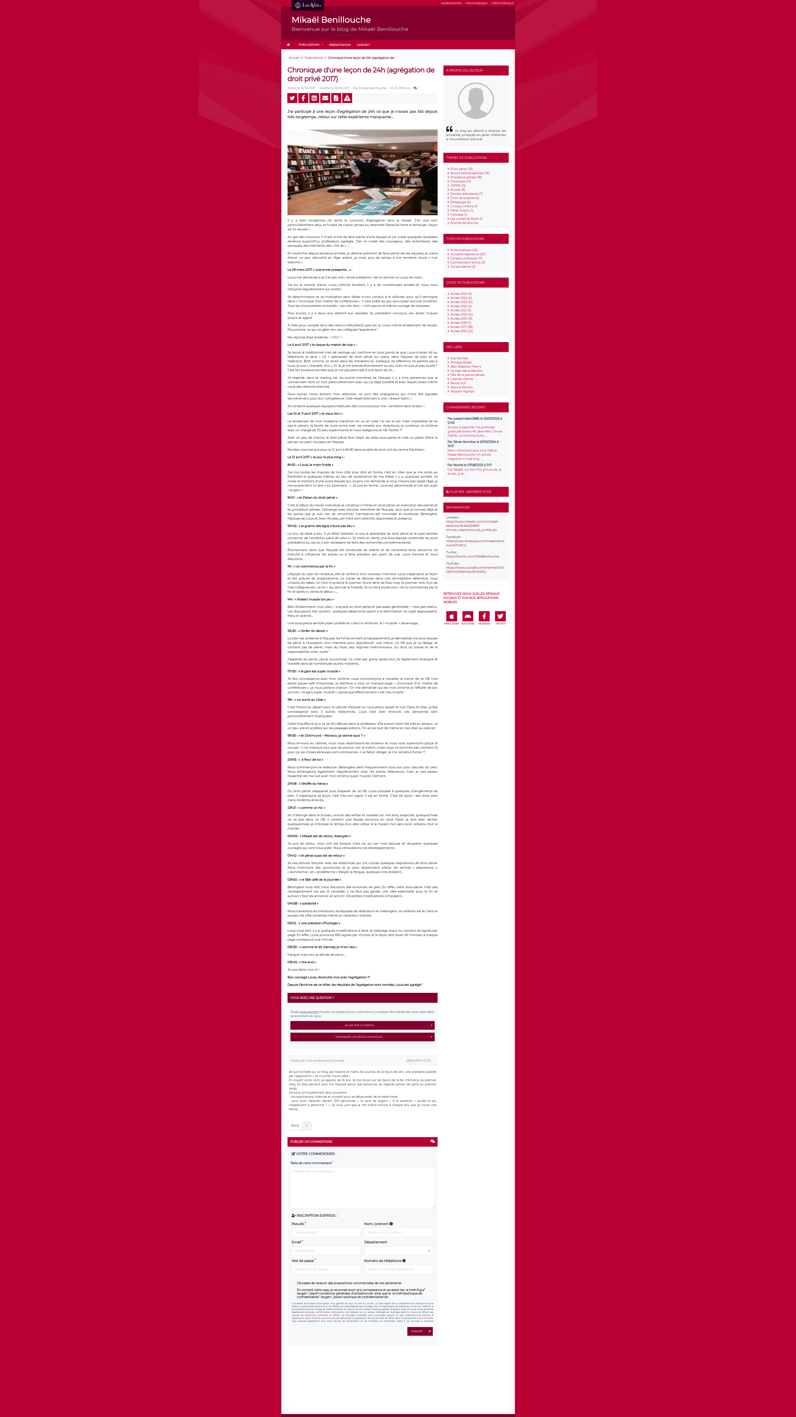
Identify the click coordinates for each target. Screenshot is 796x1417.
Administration (451, 3)
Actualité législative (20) (467, 254)
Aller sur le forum (359, 1025)
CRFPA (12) (458, 185)
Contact (363, 44)
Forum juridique (476, 3)
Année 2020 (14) (461, 314)
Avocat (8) (457, 190)
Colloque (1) (458, 214)
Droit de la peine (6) (464, 198)
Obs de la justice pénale (467, 375)
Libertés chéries (461, 379)
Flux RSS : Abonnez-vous (470, 492)
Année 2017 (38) (461, 327)
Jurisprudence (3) (463, 266)
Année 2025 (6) (461, 294)
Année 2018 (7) (460, 323)
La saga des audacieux (466, 371)
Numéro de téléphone (383, 1261)
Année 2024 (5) (461, 298)
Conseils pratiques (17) (466, 258)
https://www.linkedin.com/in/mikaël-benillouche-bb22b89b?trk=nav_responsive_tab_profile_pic (472, 526)
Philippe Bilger (461, 362)
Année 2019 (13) (461, 319)
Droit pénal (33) (461, 169)
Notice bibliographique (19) (470, 173)
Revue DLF (458, 383)
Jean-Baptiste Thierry (465, 366)
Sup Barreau (459, 358)
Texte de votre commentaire (310, 1163)
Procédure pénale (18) (466, 177)
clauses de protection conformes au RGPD (316, 1315)
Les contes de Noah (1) (466, 219)
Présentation (340, 44)
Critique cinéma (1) (464, 206)
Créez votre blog (502, 3)
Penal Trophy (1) (461, 210)
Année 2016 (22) (461, 331)
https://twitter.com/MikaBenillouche (472, 556)
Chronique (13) (460, 181)
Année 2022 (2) (461, 306)
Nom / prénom (377, 1224)
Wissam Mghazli (462, 391)
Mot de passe (303, 1261)
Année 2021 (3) (460, 310)
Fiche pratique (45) (464, 250)
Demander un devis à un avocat (359, 1036)
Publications (309, 44)
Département (375, 1242)
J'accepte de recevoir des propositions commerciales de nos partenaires (349, 1283)
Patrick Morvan (461, 387)
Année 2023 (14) (461, 302)
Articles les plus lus (464, 223)
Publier (417, 1331)
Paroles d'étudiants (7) (466, 194)
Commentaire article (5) (467, 262)
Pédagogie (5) (460, 202)
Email (296, 1242)
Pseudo (298, 1224)
